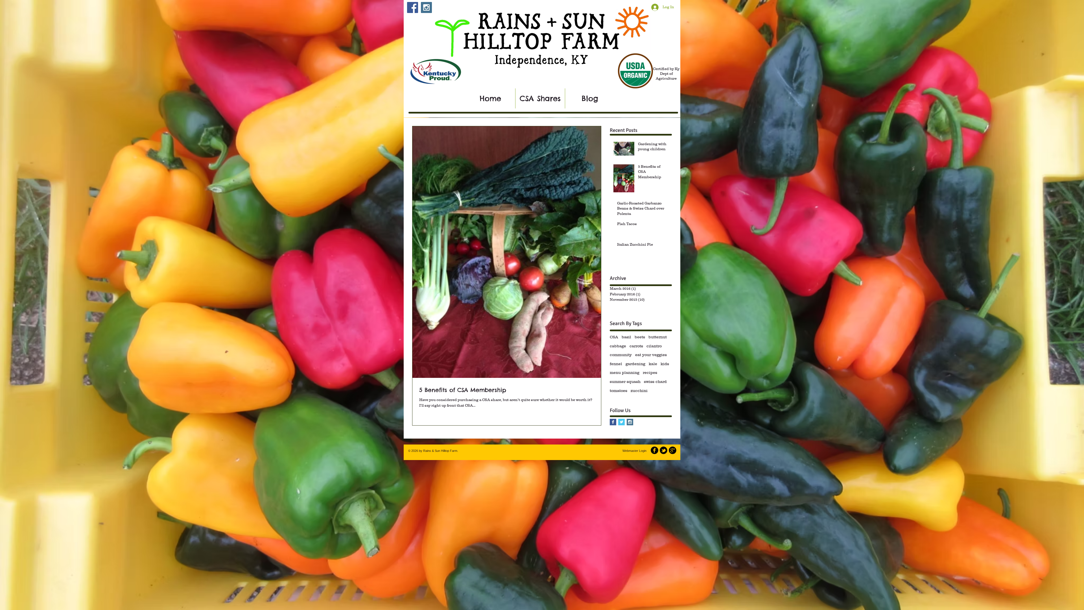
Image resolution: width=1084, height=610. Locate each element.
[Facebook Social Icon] (412, 7)
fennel (616, 363)
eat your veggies (651, 354)
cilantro (654, 346)
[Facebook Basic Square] (613, 422)
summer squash (625, 381)
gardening (635, 363)
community (621, 354)
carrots (636, 346)
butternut (657, 337)
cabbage (618, 346)
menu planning (624, 372)
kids (665, 363)
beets (640, 337)
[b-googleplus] (672, 450)
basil (626, 337)
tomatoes (618, 390)
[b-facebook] (654, 450)
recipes (650, 372)
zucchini (639, 390)
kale (653, 363)
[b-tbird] (663, 450)
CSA (614, 337)
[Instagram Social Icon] (426, 7)
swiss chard (655, 381)
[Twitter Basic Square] (621, 422)
